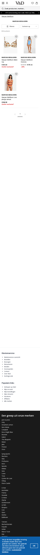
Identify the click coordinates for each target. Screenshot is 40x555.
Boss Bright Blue (7, 432)
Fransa (4, 493)
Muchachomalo (7, 524)
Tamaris (4, 522)
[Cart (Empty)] (37, 3)
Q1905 (4, 505)
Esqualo (4, 527)
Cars (3, 510)
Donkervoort (6, 503)
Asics (3, 464)
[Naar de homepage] (20, 3)
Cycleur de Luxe (7, 478)
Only (3, 422)
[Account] (7, 3)
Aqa (3, 534)
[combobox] (20, 8)
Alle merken (8, 401)
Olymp (4, 500)
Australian (5, 490)
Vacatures (7, 396)
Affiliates (7, 399)
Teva (3, 476)
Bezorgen (7, 362)
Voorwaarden (8, 369)
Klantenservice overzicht (12, 357)
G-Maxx (4, 498)
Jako (3, 444)
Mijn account (8, 389)
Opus (3, 512)
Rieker (4, 442)
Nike (3, 459)
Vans (3, 471)
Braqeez (4, 507)
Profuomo (5, 461)
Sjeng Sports (6, 454)
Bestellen (7, 360)
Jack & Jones (6, 420)
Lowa (3, 473)
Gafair (4, 529)
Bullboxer (5, 517)
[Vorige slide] (1, 13)
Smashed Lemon (7, 425)
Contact (6, 371)
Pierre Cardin (6, 483)
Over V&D (7, 374)
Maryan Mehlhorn (7, 16)
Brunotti (4, 435)
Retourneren (8, 364)
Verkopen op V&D (10, 387)
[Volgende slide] (39, 13)
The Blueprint (6, 439)
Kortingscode (8, 376)
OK (34, 546)
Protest (4, 447)
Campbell (5, 430)
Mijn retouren (8, 394)
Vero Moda (5, 427)
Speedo (4, 466)
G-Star (4, 488)
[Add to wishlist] (16, 37)
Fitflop (4, 481)
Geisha (4, 515)
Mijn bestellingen (9, 392)
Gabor (4, 437)
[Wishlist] (32, 3)
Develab (4, 495)
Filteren (11, 26)
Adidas (4, 469)
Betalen (6, 367)
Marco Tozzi (6, 532)
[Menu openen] (3, 3)
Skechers (5, 456)
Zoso (3, 449)
